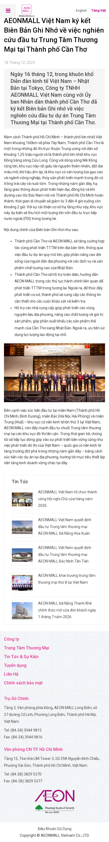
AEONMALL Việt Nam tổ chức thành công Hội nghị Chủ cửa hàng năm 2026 (67, 498)
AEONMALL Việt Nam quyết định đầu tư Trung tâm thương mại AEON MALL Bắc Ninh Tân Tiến (64, 554)
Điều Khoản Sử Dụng (54, 829)
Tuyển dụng (15, 665)
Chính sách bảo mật (23, 682)
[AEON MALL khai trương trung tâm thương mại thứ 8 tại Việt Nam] (22, 582)
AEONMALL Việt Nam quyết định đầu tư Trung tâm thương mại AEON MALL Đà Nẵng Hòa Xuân (64, 526)
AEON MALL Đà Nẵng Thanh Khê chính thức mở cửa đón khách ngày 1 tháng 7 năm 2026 (67, 610)
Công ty (11, 639)
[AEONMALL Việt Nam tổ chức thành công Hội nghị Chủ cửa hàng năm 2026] (22, 499)
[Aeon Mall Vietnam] (26, 11)
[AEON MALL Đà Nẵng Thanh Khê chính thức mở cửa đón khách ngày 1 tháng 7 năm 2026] (22, 610)
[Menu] (8, 10)
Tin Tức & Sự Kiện (21, 656)
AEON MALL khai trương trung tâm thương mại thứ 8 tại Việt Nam (67, 578)
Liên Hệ (11, 674)
